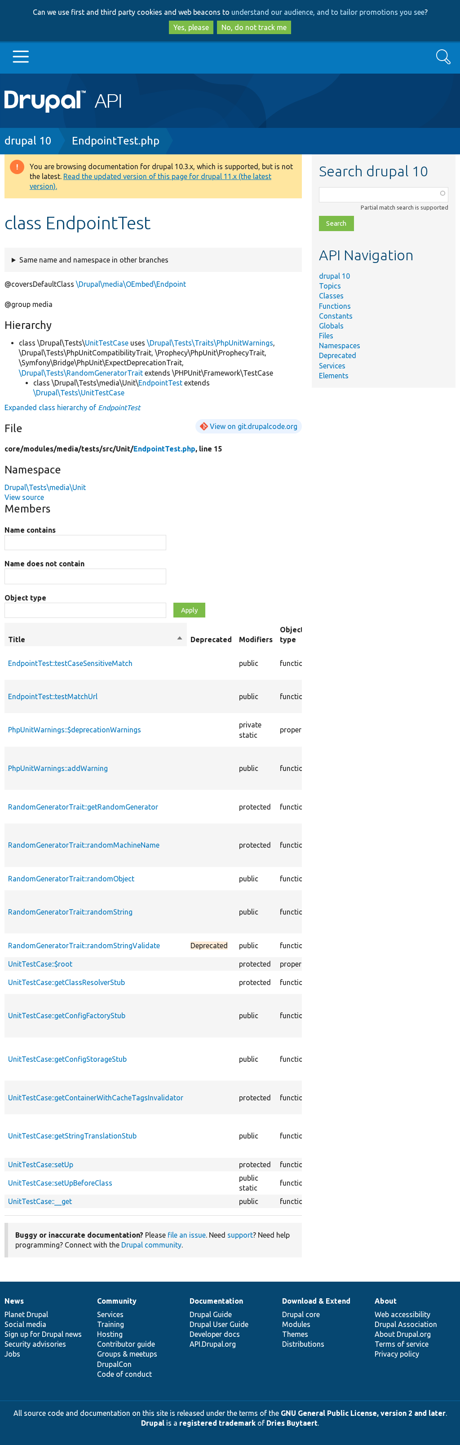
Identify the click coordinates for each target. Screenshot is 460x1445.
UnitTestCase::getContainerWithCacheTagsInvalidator (95, 1098)
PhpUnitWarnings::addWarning (58, 768)
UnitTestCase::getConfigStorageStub (67, 1059)
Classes (331, 296)
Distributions (303, 1344)
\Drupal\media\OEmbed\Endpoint (131, 284)
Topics (330, 286)
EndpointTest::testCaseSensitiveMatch (70, 663)
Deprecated (337, 355)
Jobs (12, 1354)
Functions (335, 306)
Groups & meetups (127, 1354)
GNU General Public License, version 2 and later (363, 1413)
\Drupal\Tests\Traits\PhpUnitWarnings (210, 343)
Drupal (152, 1423)
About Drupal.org (403, 1334)
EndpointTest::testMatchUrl (52, 696)
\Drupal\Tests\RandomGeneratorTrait (81, 373)
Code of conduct (124, 1374)
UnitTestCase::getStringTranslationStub (72, 1136)
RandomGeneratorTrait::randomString (70, 912)
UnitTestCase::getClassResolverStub (66, 982)
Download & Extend (316, 1301)
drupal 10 (28, 141)
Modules (296, 1324)
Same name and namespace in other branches (93, 260)
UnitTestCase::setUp (40, 1164)
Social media (25, 1324)
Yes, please (191, 27)
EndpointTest (160, 383)
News (14, 1301)
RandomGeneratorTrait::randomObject (71, 879)
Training (110, 1324)
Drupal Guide (211, 1314)
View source (24, 497)
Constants (336, 316)
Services (332, 366)
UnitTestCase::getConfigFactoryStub (66, 1016)
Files (326, 336)
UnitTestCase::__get (40, 1201)
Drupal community (151, 1245)
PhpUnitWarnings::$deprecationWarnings (74, 730)
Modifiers (256, 639)
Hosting (110, 1334)
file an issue (187, 1235)
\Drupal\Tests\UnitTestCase (78, 393)
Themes (295, 1334)
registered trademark (217, 1423)
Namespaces (339, 346)
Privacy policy (397, 1354)
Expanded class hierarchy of (72, 407)
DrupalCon (114, 1364)
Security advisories (35, 1344)
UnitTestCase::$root (40, 964)
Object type (25, 598)
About (386, 1301)
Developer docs (215, 1334)
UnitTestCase (106, 343)
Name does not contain (44, 564)
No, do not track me (254, 27)
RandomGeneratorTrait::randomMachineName (83, 845)
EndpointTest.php (115, 141)
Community (117, 1301)
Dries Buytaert (292, 1423)
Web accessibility (402, 1314)
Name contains (30, 530)
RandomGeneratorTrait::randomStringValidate (84, 945)
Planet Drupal (26, 1314)
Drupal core (301, 1314)
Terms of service (402, 1344)
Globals (331, 326)
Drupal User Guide (219, 1324)
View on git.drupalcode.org (253, 426)
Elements (334, 376)
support (240, 1235)
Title (95, 639)
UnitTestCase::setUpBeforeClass (60, 1183)
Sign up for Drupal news (43, 1334)
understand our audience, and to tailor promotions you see (328, 12)
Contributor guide (126, 1344)
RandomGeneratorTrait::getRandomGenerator (83, 807)
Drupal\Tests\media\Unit (45, 487)
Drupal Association (406, 1324)
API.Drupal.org (213, 1344)
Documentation (216, 1301)
